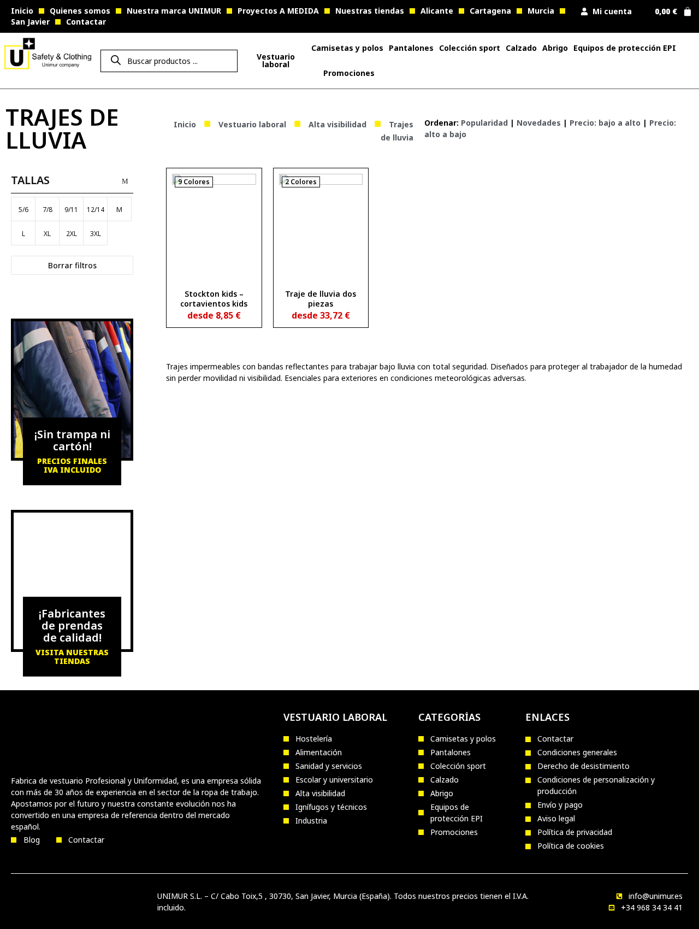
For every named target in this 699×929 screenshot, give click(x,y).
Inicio (22, 10)
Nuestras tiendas (369, 10)
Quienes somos (80, 10)
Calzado (521, 48)
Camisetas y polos (347, 48)
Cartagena (490, 10)
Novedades (539, 122)
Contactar (86, 21)
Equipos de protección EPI (624, 48)
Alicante (436, 10)
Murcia (541, 10)
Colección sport (469, 48)
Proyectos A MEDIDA (278, 10)
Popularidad (484, 122)
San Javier (30, 21)
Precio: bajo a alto (605, 122)
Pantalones (411, 48)
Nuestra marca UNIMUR (174, 10)
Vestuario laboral (252, 124)
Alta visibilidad (337, 124)
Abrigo (555, 48)
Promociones (349, 73)
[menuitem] (275, 60)
